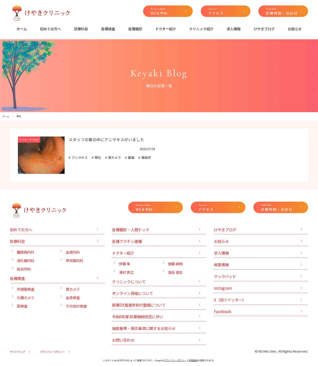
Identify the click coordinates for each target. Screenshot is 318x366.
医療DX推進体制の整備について (138, 305)
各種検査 (108, 28)
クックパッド (225, 276)
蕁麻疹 (146, 157)
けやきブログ (264, 28)
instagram (223, 288)
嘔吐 (98, 157)
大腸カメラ (25, 297)
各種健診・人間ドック (130, 229)
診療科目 (81, 28)
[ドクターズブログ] (41, 171)
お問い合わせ (123, 340)
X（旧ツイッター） (230, 299)
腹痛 (131, 157)
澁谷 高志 (175, 272)
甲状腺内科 (74, 260)
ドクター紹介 (165, 28)
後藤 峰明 (175, 263)
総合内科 (24, 269)
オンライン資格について (132, 293)
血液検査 (73, 297)
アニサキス (80, 157)
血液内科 (73, 252)
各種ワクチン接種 (127, 241)
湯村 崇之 (126, 272)
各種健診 (135, 28)
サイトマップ (17, 352)
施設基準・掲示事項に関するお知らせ (143, 328)
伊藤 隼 (124, 263)
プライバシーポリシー (52, 352)
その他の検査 (76, 306)
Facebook (222, 311)
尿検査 (22, 306)
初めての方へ (50, 28)
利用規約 (193, 360)
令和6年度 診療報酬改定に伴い (137, 316)
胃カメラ (114, 157)
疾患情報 (221, 264)
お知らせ (295, 28)
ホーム (21, 28)
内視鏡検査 (25, 289)
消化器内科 (25, 260)
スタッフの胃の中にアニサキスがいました (106, 139)
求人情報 (233, 28)
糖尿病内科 (25, 252)
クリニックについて (129, 281)
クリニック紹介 (201, 28)
